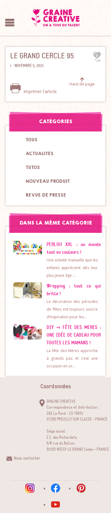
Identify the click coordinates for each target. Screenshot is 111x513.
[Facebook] (55, 488)
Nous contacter (27, 458)
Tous (31, 140)
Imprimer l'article (39, 91)
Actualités (39, 154)
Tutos (33, 167)
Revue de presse (46, 195)
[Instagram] (30, 488)
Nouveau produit (48, 181)
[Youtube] (55, 504)
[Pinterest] (81, 488)
